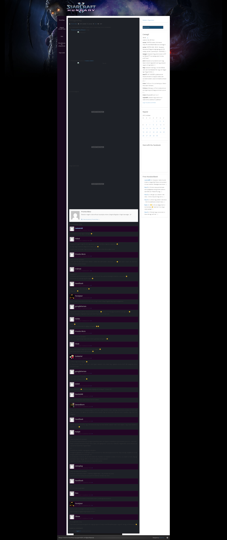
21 (150, 132)
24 (160, 132)
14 (150, 128)
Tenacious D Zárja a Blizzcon (78, 30)
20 (147, 132)
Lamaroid (79, 228)
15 (153, 128)
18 (164, 128)
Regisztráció (151, 20)
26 (143, 136)
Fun (96, 24)
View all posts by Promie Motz (91, 219)
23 (157, 132)
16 (157, 128)
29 (153, 136)
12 (143, 128)
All (147, 38)
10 (160, 125)
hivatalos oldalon (89, 61)
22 (153, 132)
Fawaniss (161, 537)
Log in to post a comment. (149, 102)
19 (143, 132)
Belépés (145, 20)
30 (157, 136)
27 (147, 136)
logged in (78, 531)
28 (150, 136)
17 (160, 128)
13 (147, 128)
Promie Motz (74, 24)
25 (164, 132)
